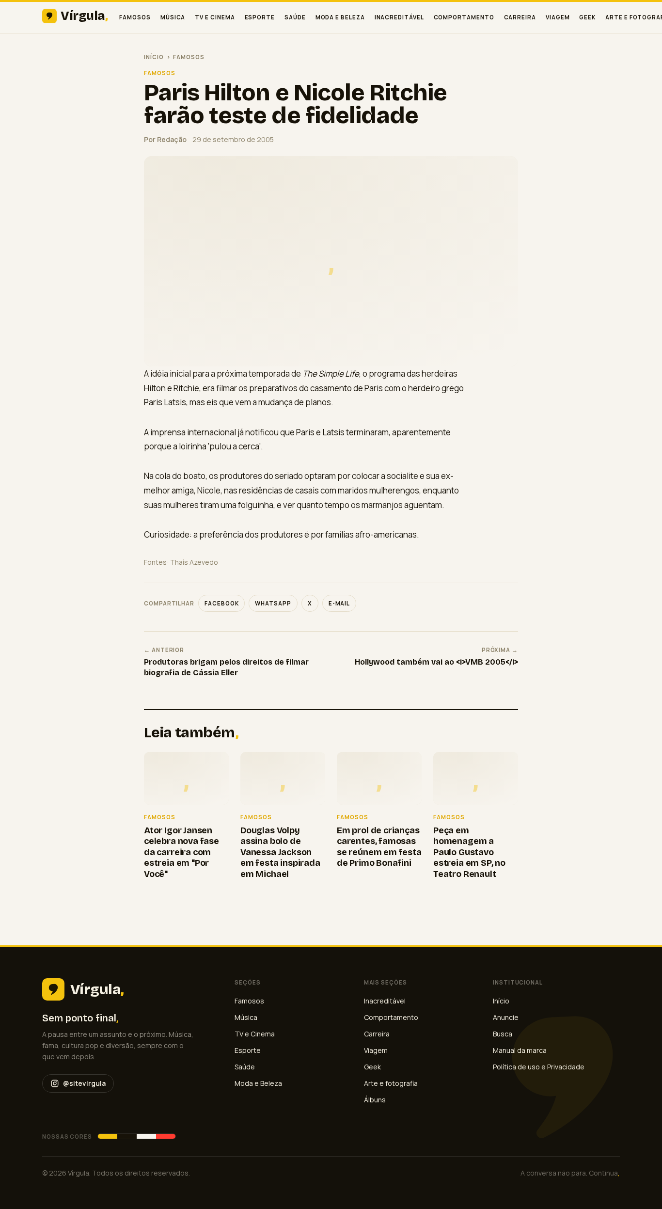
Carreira (520, 17)
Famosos (134, 17)
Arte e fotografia (391, 1083)
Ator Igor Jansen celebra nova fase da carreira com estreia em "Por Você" (181, 852)
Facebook (221, 603)
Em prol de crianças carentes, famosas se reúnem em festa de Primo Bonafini (379, 847)
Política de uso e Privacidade (538, 1066)
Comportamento (464, 17)
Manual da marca (520, 1050)
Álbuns (375, 1099)
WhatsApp (273, 603)
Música (173, 17)
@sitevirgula (84, 1083)
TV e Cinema (215, 17)
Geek (587, 17)
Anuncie (506, 1017)
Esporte (260, 17)
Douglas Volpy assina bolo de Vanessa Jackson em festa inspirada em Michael (280, 852)
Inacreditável (399, 17)
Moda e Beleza (340, 17)
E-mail (339, 603)
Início (154, 57)
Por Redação (165, 139)
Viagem (558, 17)
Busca (502, 1033)
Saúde (295, 17)
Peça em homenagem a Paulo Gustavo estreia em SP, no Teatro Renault (469, 852)
